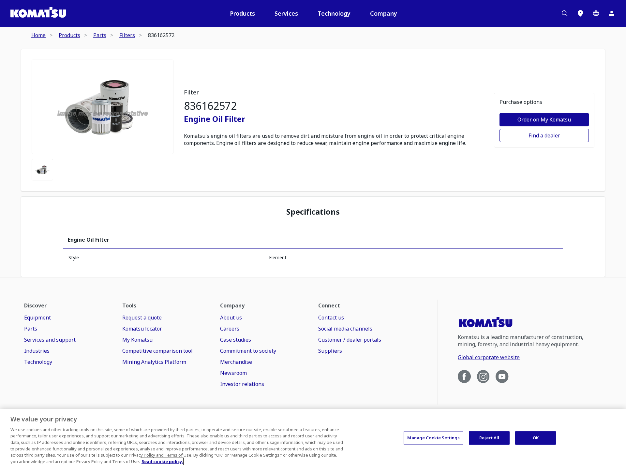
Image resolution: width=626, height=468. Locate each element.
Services (286, 13)
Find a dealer (544, 135)
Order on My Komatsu (544, 119)
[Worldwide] (596, 13)
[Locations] (580, 13)
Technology (334, 13)
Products (242, 13)
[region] (313, 438)
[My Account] (612, 13)
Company (383, 13)
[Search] (565, 13)
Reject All (489, 438)
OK (536, 438)
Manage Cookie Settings (433, 438)
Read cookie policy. (162, 461)
